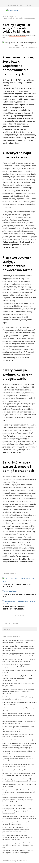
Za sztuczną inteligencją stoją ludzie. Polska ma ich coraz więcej (19, 752)
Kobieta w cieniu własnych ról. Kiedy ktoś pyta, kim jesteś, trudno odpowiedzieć (18, 698)
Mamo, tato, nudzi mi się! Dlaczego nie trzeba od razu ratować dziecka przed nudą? (18, 735)
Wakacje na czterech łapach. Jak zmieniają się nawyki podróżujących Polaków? (17, 666)
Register (29, 5)
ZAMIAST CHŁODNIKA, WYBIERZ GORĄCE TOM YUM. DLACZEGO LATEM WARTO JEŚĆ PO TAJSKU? (18, 660)
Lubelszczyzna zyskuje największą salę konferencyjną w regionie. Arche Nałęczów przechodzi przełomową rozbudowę (16, 829)
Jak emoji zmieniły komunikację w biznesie (16, 770)
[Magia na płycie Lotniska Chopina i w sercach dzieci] (19, 578)
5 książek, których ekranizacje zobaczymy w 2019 (19, 595)
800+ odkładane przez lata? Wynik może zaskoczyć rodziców (19, 671)
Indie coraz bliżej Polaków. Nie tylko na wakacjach (18, 740)
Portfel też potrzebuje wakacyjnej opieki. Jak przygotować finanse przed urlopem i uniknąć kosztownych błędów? (17, 800)
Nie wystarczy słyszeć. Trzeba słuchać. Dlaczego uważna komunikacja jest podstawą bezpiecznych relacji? (18, 792)
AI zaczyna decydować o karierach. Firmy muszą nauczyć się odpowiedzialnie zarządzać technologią (19, 817)
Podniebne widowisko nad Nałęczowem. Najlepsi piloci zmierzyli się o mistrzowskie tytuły (18, 641)
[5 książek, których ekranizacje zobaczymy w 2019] (9, 591)
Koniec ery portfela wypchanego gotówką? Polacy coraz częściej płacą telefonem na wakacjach (18, 774)
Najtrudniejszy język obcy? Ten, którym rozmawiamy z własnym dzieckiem (19, 703)
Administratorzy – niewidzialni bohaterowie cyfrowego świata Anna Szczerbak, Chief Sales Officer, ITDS (17, 759)
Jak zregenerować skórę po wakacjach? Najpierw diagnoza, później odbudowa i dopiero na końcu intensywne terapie (18, 648)
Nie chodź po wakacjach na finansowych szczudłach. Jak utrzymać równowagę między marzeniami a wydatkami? (17, 837)
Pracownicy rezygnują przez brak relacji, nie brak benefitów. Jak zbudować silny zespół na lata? (18, 655)
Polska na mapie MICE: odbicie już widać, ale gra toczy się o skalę (18, 685)
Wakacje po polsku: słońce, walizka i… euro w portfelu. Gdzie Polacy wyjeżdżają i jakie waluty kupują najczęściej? (17, 811)
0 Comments (19, 616)
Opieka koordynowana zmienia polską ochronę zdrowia (18, 709)
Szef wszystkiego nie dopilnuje (12, 805)
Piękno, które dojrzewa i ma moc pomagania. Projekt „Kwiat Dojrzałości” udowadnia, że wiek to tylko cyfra (18, 716)
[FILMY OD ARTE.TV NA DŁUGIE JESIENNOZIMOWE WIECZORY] (19, 601)
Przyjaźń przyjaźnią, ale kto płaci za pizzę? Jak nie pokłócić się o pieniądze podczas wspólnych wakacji (19, 780)
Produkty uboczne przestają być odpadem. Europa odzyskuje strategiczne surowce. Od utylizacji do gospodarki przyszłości (19, 678)
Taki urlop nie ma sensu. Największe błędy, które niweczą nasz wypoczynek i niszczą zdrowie (18, 852)
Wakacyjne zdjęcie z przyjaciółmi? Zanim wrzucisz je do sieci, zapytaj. (19, 785)
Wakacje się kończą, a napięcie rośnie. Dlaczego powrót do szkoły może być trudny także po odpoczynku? (18, 691)
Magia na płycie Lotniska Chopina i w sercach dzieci (16, 585)
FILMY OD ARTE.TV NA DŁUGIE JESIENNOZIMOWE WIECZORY (13, 608)
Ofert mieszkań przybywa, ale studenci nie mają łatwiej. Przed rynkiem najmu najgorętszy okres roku (18, 845)
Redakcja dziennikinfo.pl (17, 36)
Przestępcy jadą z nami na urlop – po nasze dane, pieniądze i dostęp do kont (18, 722)
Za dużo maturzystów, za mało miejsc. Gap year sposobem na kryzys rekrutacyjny (18, 765)
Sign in (22, 5)
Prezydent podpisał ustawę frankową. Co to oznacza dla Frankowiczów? (16, 823)
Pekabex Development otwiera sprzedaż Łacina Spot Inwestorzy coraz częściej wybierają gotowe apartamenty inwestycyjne (18, 729)
